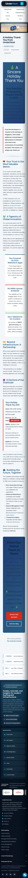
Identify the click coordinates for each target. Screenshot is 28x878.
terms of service (5, 867)
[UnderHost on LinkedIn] (10, 874)
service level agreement (14, 867)
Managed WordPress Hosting (8, 838)
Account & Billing (8, 813)
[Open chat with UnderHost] (25, 875)
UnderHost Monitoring (12, 522)
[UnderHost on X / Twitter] (2, 874)
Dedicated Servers (20, 12)
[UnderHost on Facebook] (6, 874)
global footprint (16, 201)
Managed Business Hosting (8, 841)
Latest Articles (7, 9)
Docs (8, 19)
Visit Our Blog (14, 624)
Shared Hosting (5, 833)
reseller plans (7, 232)
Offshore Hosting (5, 836)
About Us (6, 821)
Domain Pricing (5, 847)
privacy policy (4, 870)
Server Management (6, 844)
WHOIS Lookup (5, 849)
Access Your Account (14, 616)
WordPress (20, 15)
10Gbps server (18, 456)
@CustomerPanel (11, 513)
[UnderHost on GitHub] (14, 874)
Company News (7, 53)
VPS (8, 12)
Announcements (15, 49)
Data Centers (7, 818)
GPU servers (21, 227)
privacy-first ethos (15, 205)
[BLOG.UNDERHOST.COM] (11, 4)
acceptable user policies (13, 870)
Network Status (8, 816)
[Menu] (22, 3)
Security (8, 15)
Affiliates (6, 824)
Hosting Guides (20, 9)
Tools (20, 19)
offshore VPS (19, 234)
